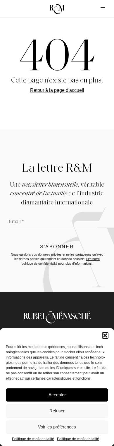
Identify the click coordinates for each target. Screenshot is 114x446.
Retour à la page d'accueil (57, 90)
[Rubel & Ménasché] (57, 9)
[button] (105, 335)
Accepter (57, 394)
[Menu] (98, 8)
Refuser (57, 410)
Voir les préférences (57, 426)
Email (16, 221)
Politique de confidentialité (33, 439)
